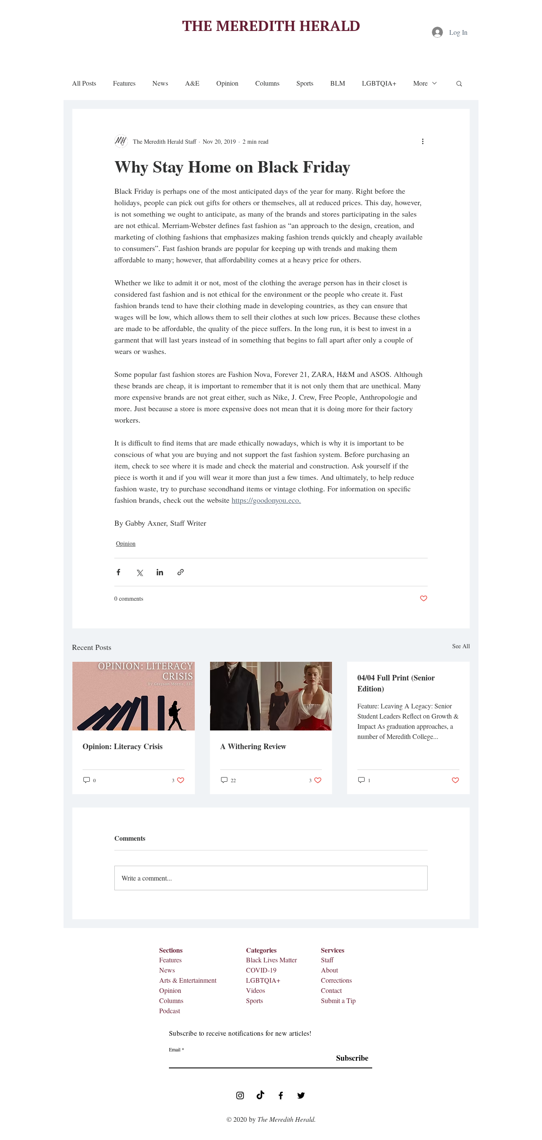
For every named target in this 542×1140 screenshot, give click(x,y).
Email (174, 1049)
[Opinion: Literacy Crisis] (133, 696)
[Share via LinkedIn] (160, 572)
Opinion (227, 83)
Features (124, 83)
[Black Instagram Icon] (240, 1095)
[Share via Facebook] (118, 572)
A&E (192, 83)
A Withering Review (253, 746)
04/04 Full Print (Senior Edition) (396, 683)
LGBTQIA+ (379, 83)
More (420, 83)
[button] (459, 83)
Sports (304, 83)
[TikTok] (260, 1095)
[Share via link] (181, 572)
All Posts (84, 83)
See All (461, 646)
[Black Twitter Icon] (301, 1095)
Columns (267, 83)
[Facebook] (281, 1095)
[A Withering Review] (271, 696)
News (160, 83)
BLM (337, 83)
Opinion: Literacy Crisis (123, 746)
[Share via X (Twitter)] (139, 572)
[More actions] (423, 141)
